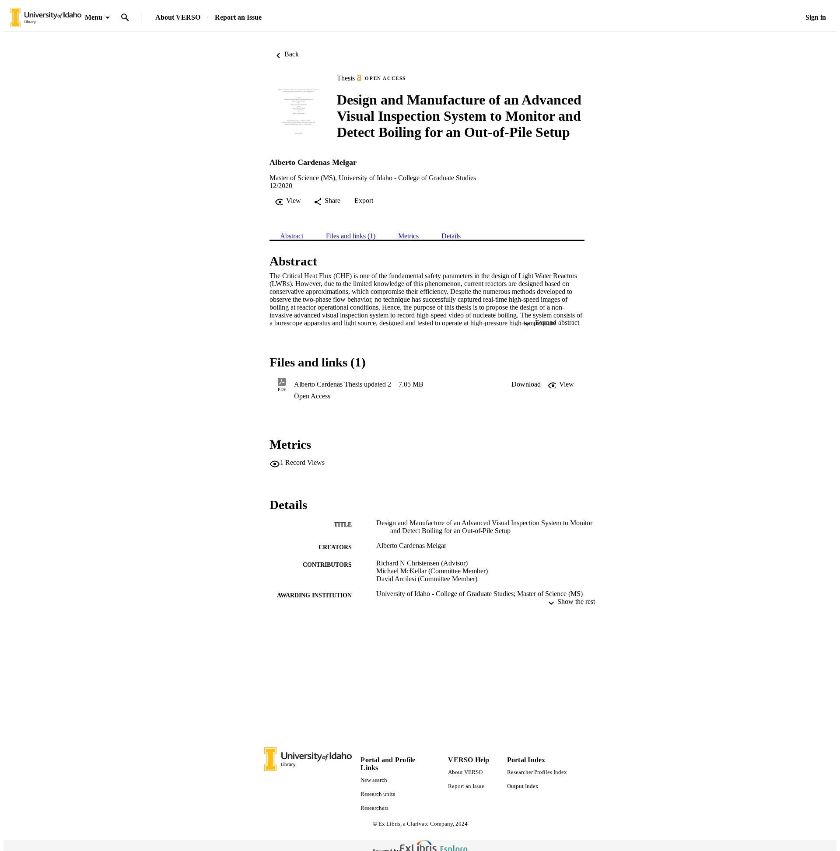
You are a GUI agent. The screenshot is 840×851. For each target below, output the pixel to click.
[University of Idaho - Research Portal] (45, 18)
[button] (526, 384)
